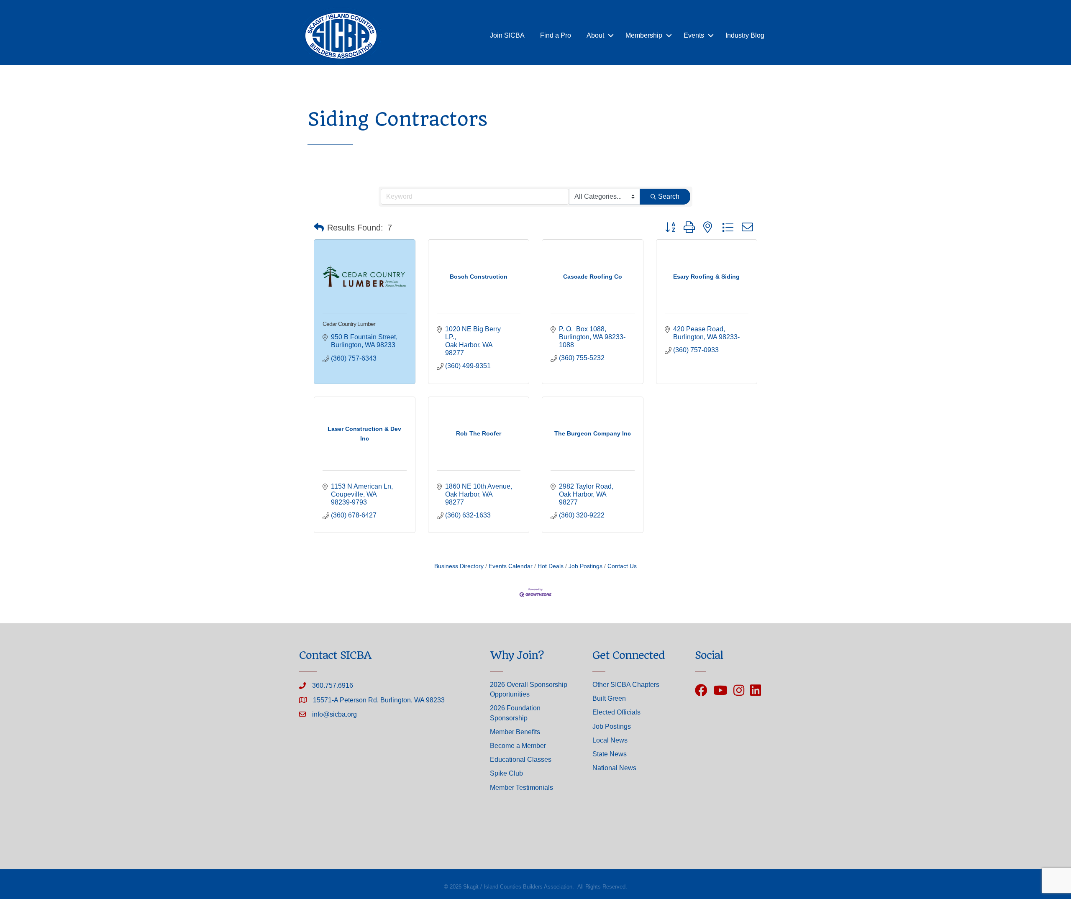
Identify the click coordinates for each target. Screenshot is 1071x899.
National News (614, 767)
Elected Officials (616, 712)
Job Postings (585, 566)
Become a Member (518, 745)
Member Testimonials (521, 787)
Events (694, 35)
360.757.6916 (332, 685)
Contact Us (622, 566)
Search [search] (668, 196)
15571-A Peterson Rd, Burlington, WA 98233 (379, 700)
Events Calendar (511, 566)
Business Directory (459, 566)
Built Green (609, 698)
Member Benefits (515, 731)
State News (609, 754)
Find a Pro (555, 35)
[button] (319, 227)
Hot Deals (551, 566)
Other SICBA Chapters (625, 684)
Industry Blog (744, 35)
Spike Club (506, 773)
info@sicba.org (334, 714)
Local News (610, 740)
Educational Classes (520, 759)
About (595, 35)
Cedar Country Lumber (349, 323)
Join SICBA (507, 35)
